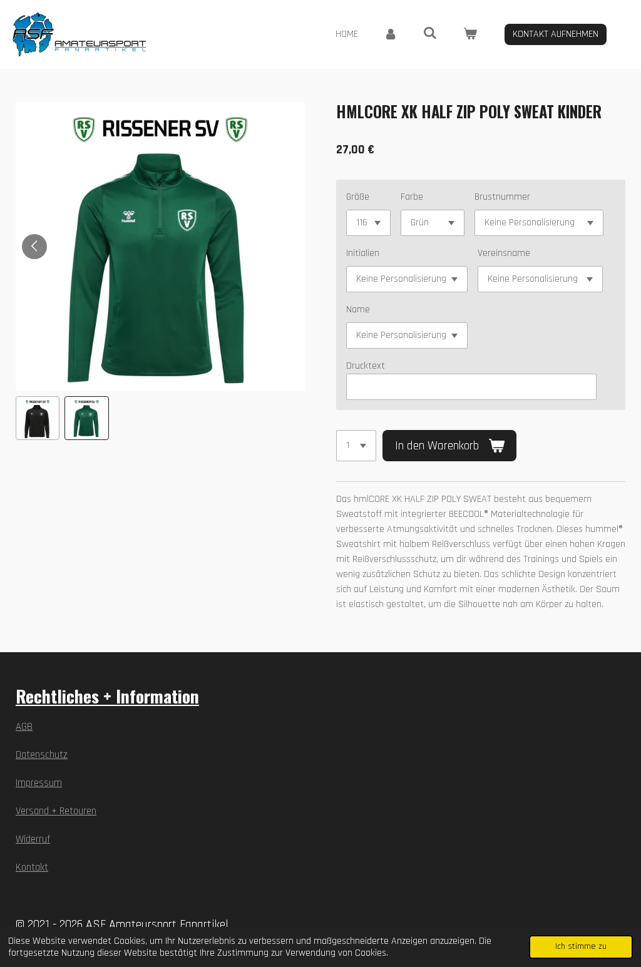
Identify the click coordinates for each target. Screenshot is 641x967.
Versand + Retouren (56, 811)
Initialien (362, 253)
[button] (37, 418)
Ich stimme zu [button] (581, 946)
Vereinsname (504, 253)
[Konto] (391, 34)
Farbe (412, 196)
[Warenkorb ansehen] (470, 34)
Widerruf (33, 839)
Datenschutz (42, 755)
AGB (24, 727)
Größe (357, 196)
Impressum (39, 783)
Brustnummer (502, 196)
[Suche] (430, 33)
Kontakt (32, 867)
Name (358, 309)
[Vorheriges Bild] (34, 246)
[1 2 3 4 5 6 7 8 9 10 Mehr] (356, 445)
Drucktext (365, 365)
